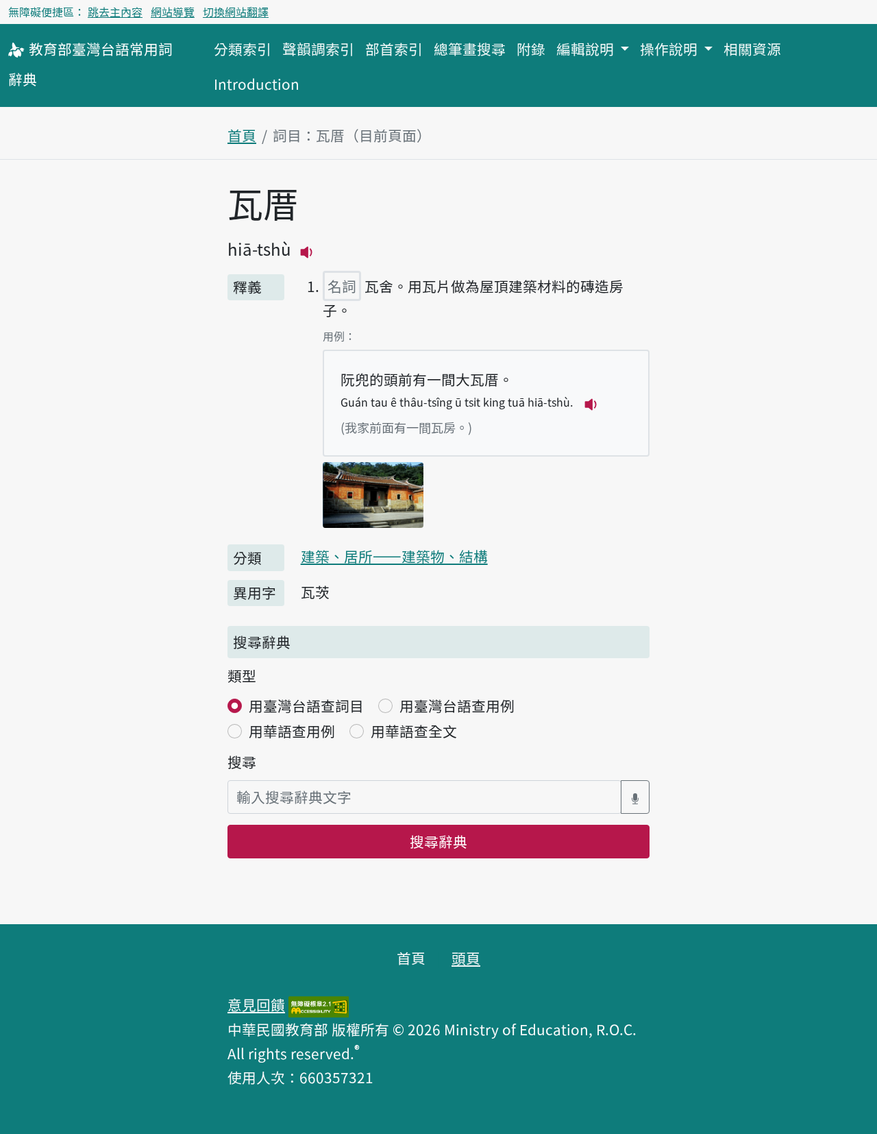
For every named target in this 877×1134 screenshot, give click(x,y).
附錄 (531, 48)
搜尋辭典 (438, 841)
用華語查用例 (292, 731)
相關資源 (752, 48)
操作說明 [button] (670, 48)
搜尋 (241, 761)
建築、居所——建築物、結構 (394, 556)
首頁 (241, 135)
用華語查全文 (414, 731)
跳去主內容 (115, 11)
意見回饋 (256, 1004)
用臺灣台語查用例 (457, 705)
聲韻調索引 (318, 48)
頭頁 (466, 958)
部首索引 (394, 48)
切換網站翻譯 (236, 11)
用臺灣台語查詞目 (306, 705)
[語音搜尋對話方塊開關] (635, 797)
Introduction (256, 83)
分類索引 (242, 48)
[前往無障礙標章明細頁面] (318, 1004)
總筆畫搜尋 (470, 48)
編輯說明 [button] (586, 48)
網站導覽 (173, 11)
